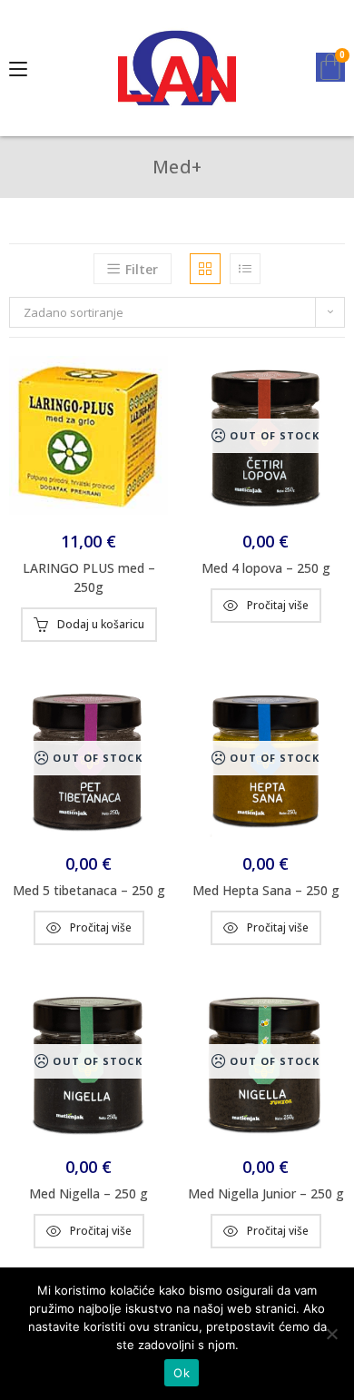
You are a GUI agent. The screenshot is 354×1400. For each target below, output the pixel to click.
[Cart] (330, 67)
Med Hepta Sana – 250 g (265, 890)
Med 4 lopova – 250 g (266, 568)
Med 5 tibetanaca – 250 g (89, 890)
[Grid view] (205, 268)
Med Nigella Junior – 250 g (266, 1193)
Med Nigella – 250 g (88, 1193)
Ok (181, 1372)
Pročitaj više (278, 605)
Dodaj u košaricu (100, 624)
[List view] (245, 268)
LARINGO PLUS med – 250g (89, 577)
